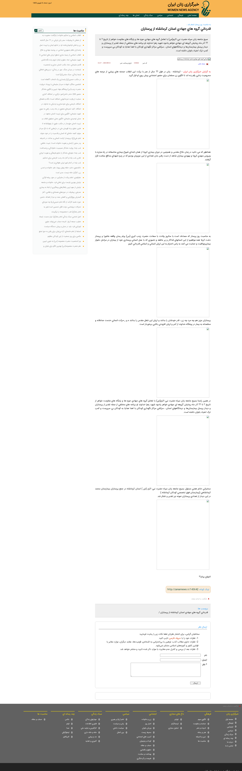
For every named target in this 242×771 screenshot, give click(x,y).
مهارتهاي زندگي (91, 719)
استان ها (136, 15)
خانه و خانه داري (90, 732)
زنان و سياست (118, 723)
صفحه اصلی (192, 15)
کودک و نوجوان (145, 741)
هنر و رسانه (202, 732)
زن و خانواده (146, 719)
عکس (67, 719)
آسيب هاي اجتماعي (144, 736)
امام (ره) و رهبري (117, 719)
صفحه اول (229, 719)
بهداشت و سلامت (144, 754)
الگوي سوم (202, 719)
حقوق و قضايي (145, 749)
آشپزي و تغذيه (91, 741)
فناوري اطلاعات (91, 723)
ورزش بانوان (146, 728)
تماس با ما (229, 745)
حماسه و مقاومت (199, 723)
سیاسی (159, 15)
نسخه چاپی (201, 64)
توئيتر (176, 719)
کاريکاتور (66, 736)
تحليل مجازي (173, 728)
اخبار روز (148, 723)
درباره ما (230, 742)
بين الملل (120, 732)
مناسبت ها (202, 741)
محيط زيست (146, 732)
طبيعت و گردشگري (144, 758)
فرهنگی (180, 15)
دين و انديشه (201, 736)
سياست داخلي (118, 728)
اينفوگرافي (65, 732)
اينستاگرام (175, 723)
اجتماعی (170, 15)
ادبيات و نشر (201, 728)
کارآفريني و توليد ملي (89, 728)
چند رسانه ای (123, 15)
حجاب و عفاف (146, 745)
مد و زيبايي (92, 736)
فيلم (67, 723)
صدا (67, 728)
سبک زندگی (148, 15)
